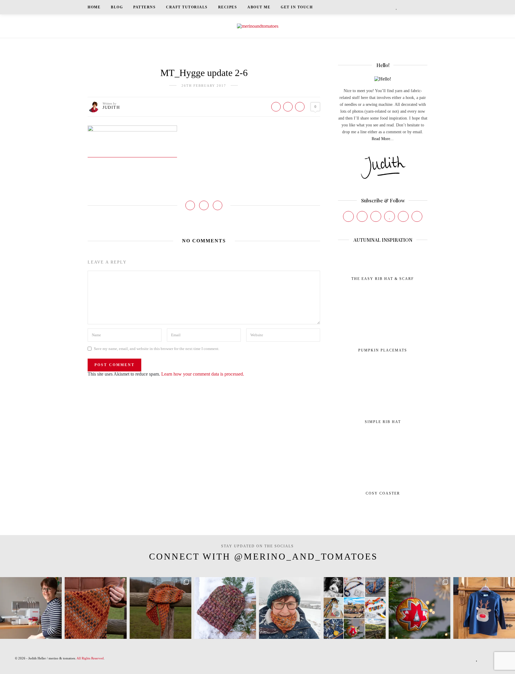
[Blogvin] (389, 216)
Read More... (383, 139)
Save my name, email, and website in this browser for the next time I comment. (156, 348)
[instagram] (382, 7)
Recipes (227, 7)
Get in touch (297, 7)
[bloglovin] (396, 7)
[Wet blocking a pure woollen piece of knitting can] (95, 608)
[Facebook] (348, 216)
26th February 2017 (204, 85)
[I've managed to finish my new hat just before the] (225, 608)
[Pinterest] (375, 216)
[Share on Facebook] (276, 106)
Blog (117, 7)
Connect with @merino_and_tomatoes (263, 556)
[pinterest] (390, 7)
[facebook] (374, 7)
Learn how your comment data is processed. (202, 373)
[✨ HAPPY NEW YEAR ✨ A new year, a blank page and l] (290, 608)
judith (111, 107)
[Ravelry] (403, 216)
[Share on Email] (300, 106)
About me (258, 7)
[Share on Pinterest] (288, 106)
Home (94, 7)
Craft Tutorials (187, 7)
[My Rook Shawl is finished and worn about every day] (160, 608)
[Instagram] (362, 216)
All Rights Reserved (90, 658)
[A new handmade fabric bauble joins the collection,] (419, 608)
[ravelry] (403, 7)
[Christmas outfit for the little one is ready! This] (484, 608)
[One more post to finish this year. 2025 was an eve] (354, 608)
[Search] (425, 7)
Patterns (144, 7)
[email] (411, 7)
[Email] (417, 216)
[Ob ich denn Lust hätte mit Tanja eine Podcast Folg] (31, 608)
